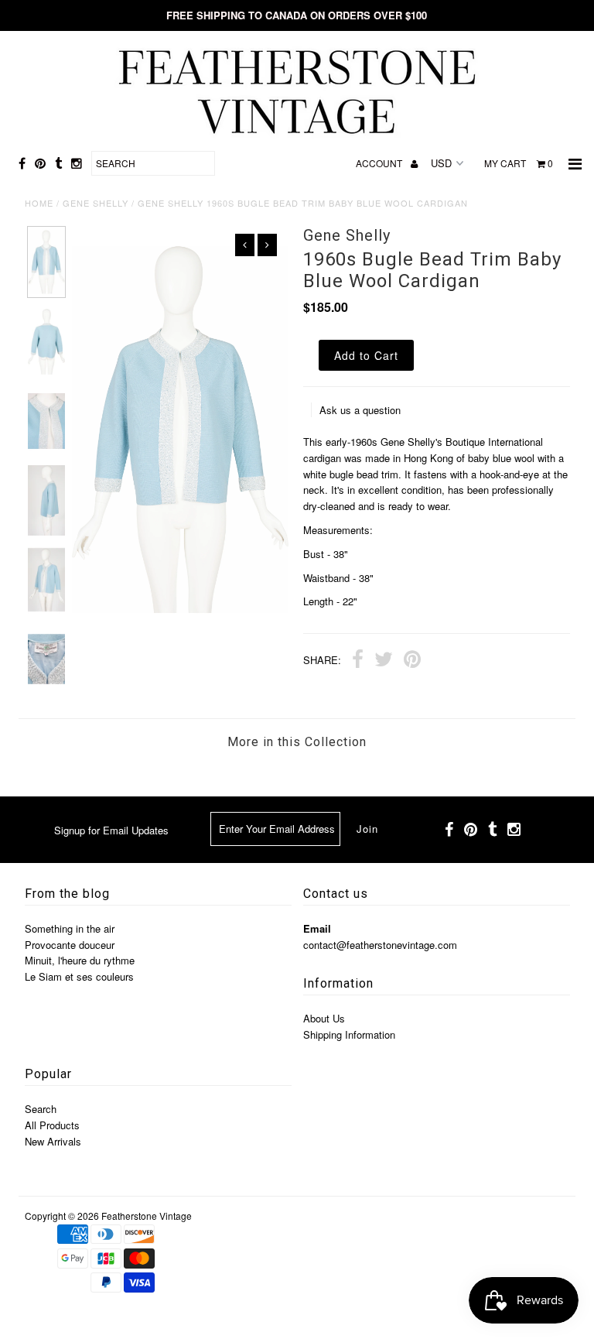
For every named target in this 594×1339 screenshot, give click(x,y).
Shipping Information (349, 1034)
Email (317, 928)
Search (40, 1108)
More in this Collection (297, 742)
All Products (52, 1125)
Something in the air (69, 928)
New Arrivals (53, 1141)
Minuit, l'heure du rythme (80, 960)
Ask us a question (360, 409)
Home (39, 203)
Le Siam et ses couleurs (79, 976)
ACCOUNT (380, 163)
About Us (324, 1018)
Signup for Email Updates (111, 830)
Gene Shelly (95, 203)
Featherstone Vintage (146, 1215)
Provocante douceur (69, 944)
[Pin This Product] (412, 661)
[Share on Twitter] (383, 661)
